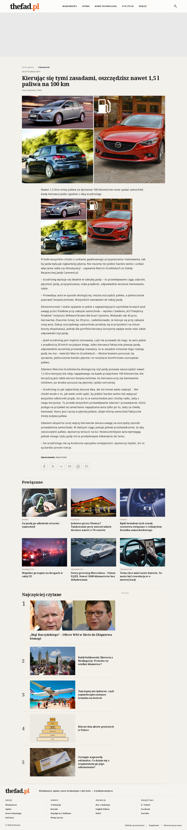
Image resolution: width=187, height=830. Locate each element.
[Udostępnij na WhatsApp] (78, 466)
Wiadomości (69, 6)
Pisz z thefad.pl (103, 805)
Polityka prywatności (134, 825)
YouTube (145, 813)
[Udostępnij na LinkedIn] (61, 466)
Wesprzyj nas (57, 817)
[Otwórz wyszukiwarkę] (174, 6)
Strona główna (28, 67)
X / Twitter (145, 805)
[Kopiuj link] (86, 466)
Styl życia (128, 6)
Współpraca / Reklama (61, 813)
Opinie (86, 6)
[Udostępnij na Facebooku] (44, 466)
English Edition (103, 809)
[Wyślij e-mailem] (69, 466)
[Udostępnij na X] (52, 466)
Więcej (142, 6)
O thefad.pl (56, 805)
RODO (98, 813)
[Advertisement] (93, 34)
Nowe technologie (106, 6)
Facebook (145, 809)
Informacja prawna (173, 825)
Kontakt (54, 809)
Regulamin (154, 825)
